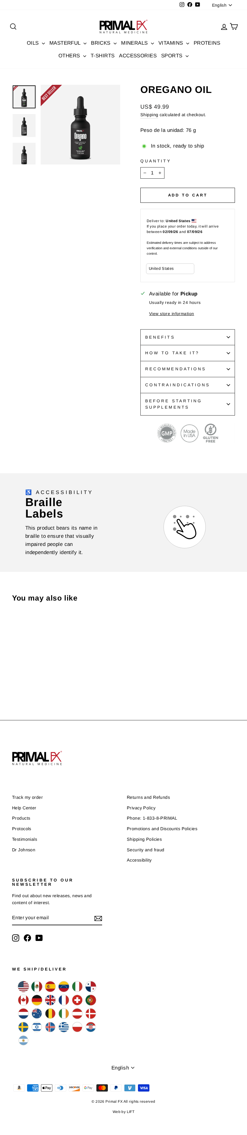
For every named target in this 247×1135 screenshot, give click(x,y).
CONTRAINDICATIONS (177, 385)
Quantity (155, 161)
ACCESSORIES (138, 56)
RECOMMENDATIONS (175, 369)
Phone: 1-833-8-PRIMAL (152, 818)
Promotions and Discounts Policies (162, 828)
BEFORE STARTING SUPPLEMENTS (173, 404)
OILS (33, 43)
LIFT (131, 1112)
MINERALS (135, 43)
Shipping (149, 114)
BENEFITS (160, 337)
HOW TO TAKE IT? (172, 353)
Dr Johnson (23, 849)
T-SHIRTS (102, 56)
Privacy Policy (141, 807)
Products (21, 818)
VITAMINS (171, 43)
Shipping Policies (144, 839)
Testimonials (24, 839)
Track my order (27, 797)
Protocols (21, 828)
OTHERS (70, 56)
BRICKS (101, 43)
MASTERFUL (65, 43)
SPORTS (172, 56)
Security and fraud (145, 849)
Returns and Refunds (148, 797)
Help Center (24, 807)
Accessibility (139, 860)
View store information (171, 313)
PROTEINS (207, 43)
